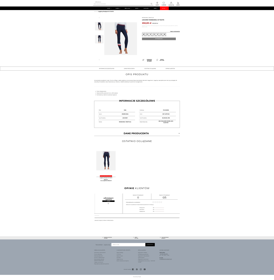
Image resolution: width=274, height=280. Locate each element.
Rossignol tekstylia (148, 17)
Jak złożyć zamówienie (99, 252)
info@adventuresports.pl (165, 259)
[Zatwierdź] (151, 3)
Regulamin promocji (143, 259)
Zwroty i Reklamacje (99, 257)
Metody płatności (98, 256)
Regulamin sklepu (142, 252)
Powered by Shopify (137, 276)
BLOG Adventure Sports (123, 260)
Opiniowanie (141, 257)
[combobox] (121, 3)
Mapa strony (120, 259)
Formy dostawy (98, 254)
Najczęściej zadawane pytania (101, 263)
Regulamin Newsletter (143, 256)
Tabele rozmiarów (98, 262)
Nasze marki (120, 256)
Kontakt (119, 257)
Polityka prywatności (143, 254)
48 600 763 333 (164, 254)
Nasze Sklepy (120, 252)
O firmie (119, 254)
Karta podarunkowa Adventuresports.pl (99, 260)
